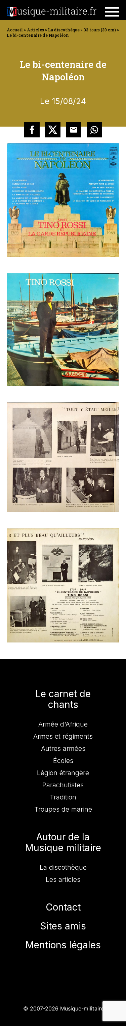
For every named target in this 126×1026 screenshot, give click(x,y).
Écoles (63, 761)
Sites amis (63, 926)
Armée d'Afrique (63, 724)
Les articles (63, 879)
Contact (63, 907)
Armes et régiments (63, 736)
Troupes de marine (63, 809)
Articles (35, 29)
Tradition (63, 797)
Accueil (15, 29)
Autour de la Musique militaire (63, 842)
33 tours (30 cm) (100, 29)
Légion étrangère (63, 773)
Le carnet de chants (63, 699)
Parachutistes (63, 785)
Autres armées (63, 748)
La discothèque (64, 29)
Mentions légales (63, 945)
